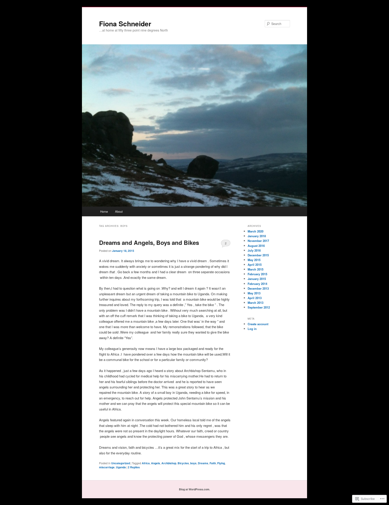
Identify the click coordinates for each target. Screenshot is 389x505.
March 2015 (255, 269)
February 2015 (257, 274)
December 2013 (258, 288)
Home (104, 211)
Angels (155, 463)
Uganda (121, 467)
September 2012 (259, 307)
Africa (146, 463)
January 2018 (257, 236)
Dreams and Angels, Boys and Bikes (149, 242)
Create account (258, 324)
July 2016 (254, 250)
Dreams (203, 463)
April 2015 (255, 264)
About (119, 211)
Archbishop (168, 463)
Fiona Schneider (125, 23)
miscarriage (107, 467)
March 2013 (255, 302)
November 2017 (258, 241)
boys (193, 463)
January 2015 (257, 279)
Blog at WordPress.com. (194, 489)
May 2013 (254, 293)
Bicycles (183, 463)
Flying (221, 463)
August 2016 (256, 245)
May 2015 (254, 260)
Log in (252, 329)
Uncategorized (120, 463)
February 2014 (257, 284)
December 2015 (258, 255)
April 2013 (255, 298)
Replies (134, 467)
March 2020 (255, 231)
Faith (213, 463)
